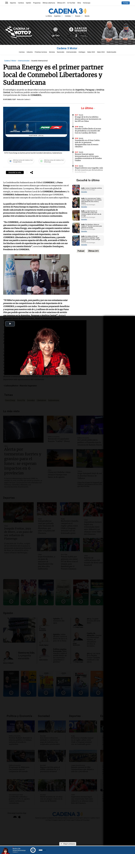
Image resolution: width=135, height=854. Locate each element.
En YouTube (71, 3)
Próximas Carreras (41, 52)
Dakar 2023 (91, 52)
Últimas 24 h (61, 3)
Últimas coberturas (49, 3)
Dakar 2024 (101, 52)
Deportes (13, 3)
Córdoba (68, 16)
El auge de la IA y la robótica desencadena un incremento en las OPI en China (88, 119)
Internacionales (71, 52)
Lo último (87, 108)
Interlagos (82, 52)
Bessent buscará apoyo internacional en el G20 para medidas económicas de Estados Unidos (88, 157)
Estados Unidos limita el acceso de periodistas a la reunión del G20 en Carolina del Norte (88, 131)
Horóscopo (86, 3)
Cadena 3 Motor (67, 48)
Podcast (81, 251)
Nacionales (60, 52)
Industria (30, 52)
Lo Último (49, 16)
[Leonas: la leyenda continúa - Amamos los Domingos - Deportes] (76, 190)
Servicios (52, 52)
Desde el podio (111, 52)
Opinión (28, 3)
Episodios (84, 192)
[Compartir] (31, 173)
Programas (36, 3)
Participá (126, 3)
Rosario (77, 16)
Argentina (57, 16)
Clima (79, 3)
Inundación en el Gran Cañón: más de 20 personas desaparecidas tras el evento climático (87, 143)
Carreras (22, 52)
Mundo (87, 16)
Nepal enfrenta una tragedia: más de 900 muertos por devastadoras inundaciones (89, 170)
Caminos (21, 3)
